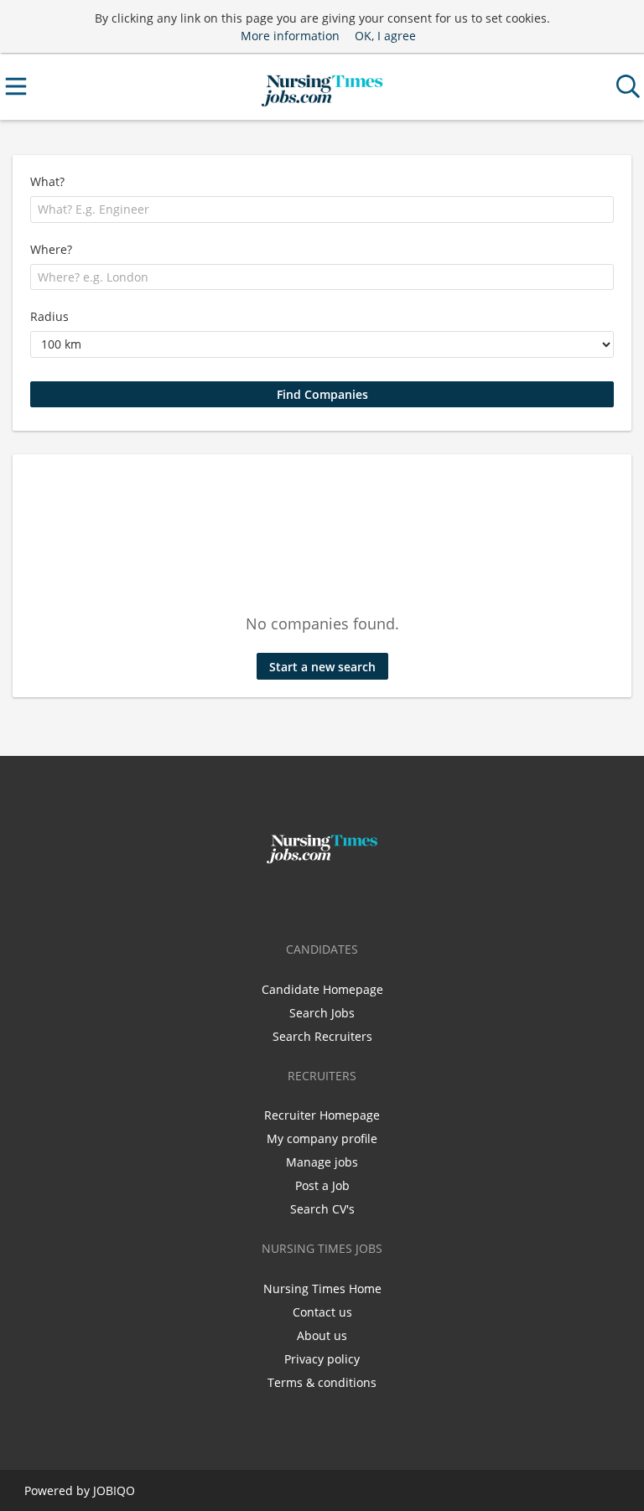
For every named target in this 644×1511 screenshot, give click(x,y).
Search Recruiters (322, 1036)
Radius (49, 316)
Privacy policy (322, 1359)
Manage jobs (322, 1162)
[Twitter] (325, 899)
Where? (51, 249)
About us (322, 1335)
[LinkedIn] (349, 899)
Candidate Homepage (322, 989)
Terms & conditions (322, 1382)
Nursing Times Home (322, 1288)
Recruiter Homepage (322, 1115)
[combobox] (322, 209)
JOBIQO (114, 1490)
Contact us (322, 1312)
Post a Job (322, 1185)
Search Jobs (322, 1013)
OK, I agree (385, 36)
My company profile (322, 1138)
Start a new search (322, 667)
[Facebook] (297, 899)
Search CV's (322, 1209)
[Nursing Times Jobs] (321, 87)
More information (290, 36)
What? (47, 181)
